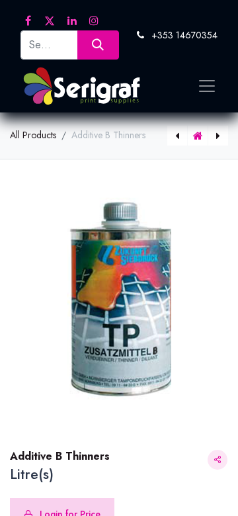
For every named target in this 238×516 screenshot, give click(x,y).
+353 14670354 (184, 35)
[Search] (98, 44)
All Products (33, 135)
